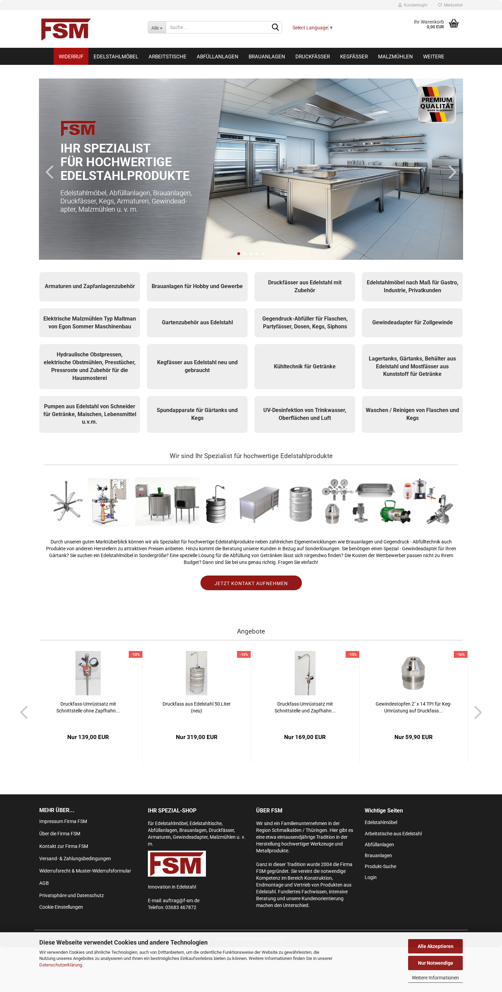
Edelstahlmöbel (116, 57)
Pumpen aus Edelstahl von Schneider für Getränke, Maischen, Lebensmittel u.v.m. (89, 414)
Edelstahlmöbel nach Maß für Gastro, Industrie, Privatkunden (412, 286)
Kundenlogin (415, 5)
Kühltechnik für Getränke (305, 366)
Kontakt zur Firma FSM (63, 846)
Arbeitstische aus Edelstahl (393, 833)
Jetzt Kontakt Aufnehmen (251, 583)
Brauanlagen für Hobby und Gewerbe (197, 286)
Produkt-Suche (380, 866)
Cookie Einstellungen (61, 907)
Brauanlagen (267, 57)
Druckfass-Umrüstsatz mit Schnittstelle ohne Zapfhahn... (88, 707)
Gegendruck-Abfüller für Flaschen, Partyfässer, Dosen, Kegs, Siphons (305, 322)
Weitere (433, 57)
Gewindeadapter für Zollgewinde (412, 322)
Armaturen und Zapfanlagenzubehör (90, 286)
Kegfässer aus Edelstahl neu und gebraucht (197, 366)
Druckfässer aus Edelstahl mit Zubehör (304, 286)
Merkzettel (452, 5)
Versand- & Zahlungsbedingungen (75, 858)
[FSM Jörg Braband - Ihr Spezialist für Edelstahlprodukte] (88, 29)
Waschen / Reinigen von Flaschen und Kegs (412, 414)
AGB (44, 883)
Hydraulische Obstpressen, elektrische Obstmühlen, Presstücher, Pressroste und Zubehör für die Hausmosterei (90, 366)
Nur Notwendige (435, 963)
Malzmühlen (395, 57)
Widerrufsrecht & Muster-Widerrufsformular (85, 871)
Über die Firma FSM (59, 833)
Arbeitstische (167, 57)
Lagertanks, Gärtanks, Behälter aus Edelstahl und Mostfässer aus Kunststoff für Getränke (412, 366)
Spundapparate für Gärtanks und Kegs (197, 414)
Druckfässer (312, 57)
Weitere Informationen (435, 977)
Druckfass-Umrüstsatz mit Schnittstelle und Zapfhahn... (305, 707)
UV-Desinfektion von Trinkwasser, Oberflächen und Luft (304, 414)
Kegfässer (354, 57)
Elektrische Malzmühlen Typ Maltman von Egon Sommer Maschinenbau (89, 322)
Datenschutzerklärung (60, 964)
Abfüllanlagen (217, 57)
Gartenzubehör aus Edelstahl (197, 322)
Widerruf (71, 57)
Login (371, 877)
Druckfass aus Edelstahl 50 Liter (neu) (197, 707)
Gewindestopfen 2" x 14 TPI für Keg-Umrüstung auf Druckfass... (413, 707)
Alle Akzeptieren (436, 946)
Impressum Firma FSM (63, 821)
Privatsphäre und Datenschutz (71, 895)
